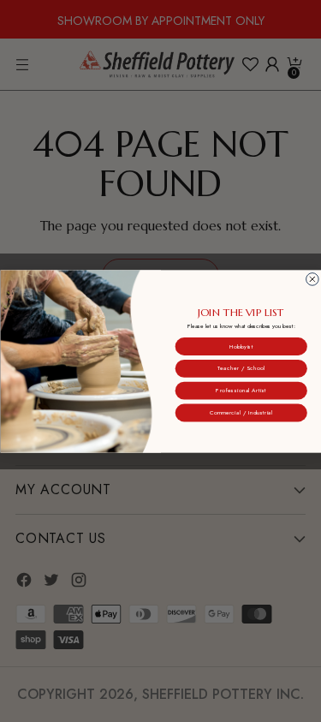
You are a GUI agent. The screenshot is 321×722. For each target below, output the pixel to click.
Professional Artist (241, 390)
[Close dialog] (312, 278)
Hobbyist (241, 346)
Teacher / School (241, 368)
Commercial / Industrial (240, 412)
